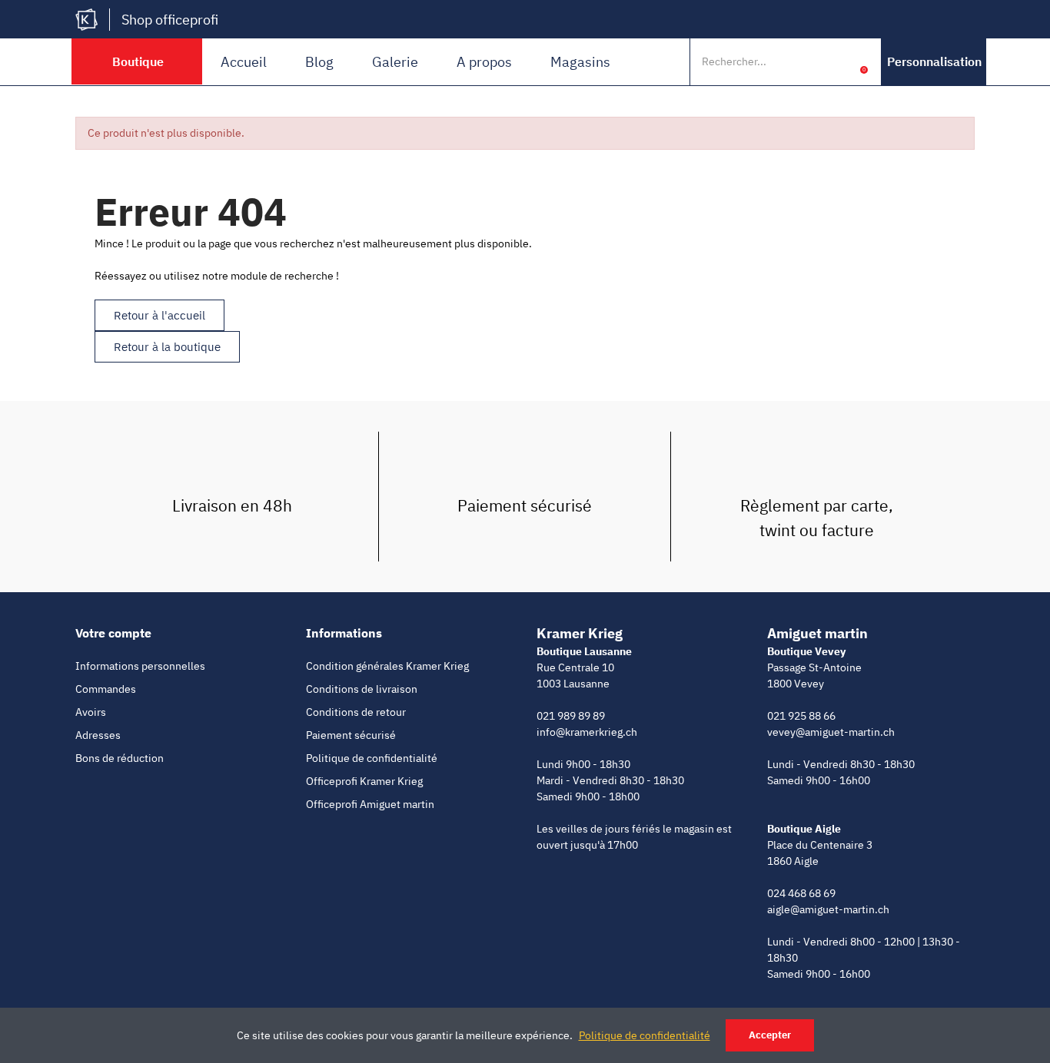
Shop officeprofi (169, 19)
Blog (319, 62)
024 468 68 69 (801, 893)
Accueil (244, 62)
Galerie (395, 62)
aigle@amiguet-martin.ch (828, 909)
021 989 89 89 (571, 716)
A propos (484, 62)
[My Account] (840, 61)
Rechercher (807, 61)
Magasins (580, 62)
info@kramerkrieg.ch (587, 732)
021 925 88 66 (801, 716)
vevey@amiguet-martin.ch (831, 732)
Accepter (770, 1034)
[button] (934, 61)
